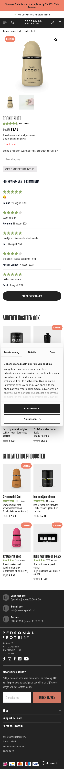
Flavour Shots (16, 30)
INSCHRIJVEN (47, 697)
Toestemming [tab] (11, 352)
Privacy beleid (9, 741)
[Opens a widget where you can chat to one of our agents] (49, 763)
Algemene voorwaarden (13, 745)
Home (5, 30)
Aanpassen (30, 419)
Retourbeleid (8, 750)
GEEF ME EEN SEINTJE (19, 169)
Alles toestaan (32, 408)
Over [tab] (52, 352)
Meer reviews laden (32, 296)
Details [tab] (32, 352)
